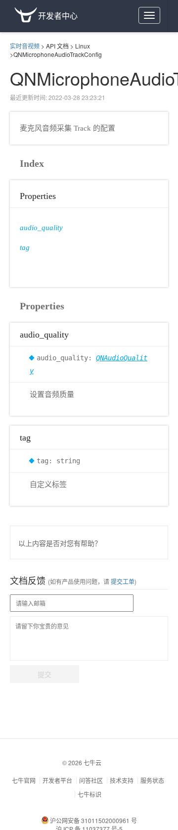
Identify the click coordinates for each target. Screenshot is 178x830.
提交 (44, 674)
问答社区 (91, 780)
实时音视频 (25, 46)
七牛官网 (24, 780)
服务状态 (152, 780)
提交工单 (121, 581)
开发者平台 (57, 780)
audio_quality (41, 228)
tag (25, 247)
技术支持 (122, 780)
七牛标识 (89, 794)
